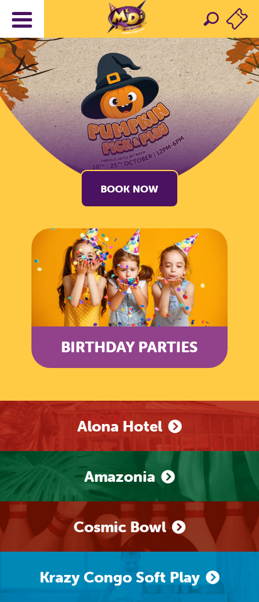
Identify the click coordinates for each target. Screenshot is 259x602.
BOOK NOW (129, 188)
